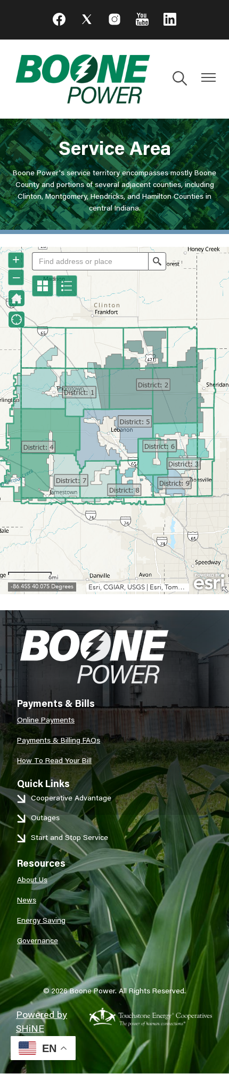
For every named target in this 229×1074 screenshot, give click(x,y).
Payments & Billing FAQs (58, 740)
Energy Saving (41, 920)
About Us (32, 879)
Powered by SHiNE (41, 1021)
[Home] (82, 79)
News (26, 900)
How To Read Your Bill (54, 760)
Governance (37, 940)
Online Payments (46, 720)
